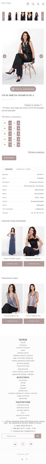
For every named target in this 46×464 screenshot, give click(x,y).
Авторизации (10, 111)
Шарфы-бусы (23, 391)
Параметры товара (23, 169)
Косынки (23, 388)
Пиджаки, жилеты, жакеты (23, 355)
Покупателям (23, 402)
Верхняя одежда (23, 363)
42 (5, 128)
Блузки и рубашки (23, 348)
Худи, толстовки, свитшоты (23, 358)
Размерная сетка (23, 407)
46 (5, 145)
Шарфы (23, 385)
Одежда (23, 340)
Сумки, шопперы (23, 396)
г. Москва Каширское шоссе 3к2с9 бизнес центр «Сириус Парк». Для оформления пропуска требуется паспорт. (24, 422)
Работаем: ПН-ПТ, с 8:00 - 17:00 (24, 428)
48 (5, 134)
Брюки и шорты (23, 353)
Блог (23, 413)
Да (38, 436)
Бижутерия (23, 398)
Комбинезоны (23, 369)
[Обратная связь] (27, 459)
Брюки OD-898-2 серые (12, 258)
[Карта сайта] (22, 459)
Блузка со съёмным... (34, 258)
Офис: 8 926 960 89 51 (24, 425)
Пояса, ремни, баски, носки (23, 372)
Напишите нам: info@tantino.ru (24, 431)
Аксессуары (23, 377)
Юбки (23, 350)
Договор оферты (23, 410)
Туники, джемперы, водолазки (23, 361)
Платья (23, 342)
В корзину (9, 158)
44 (5, 123)
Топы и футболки (23, 366)
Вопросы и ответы (23, 415)
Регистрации (38, 108)
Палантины (23, 380)
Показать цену (12, 264)
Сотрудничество (23, 405)
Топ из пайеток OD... (12, 316)
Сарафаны (23, 345)
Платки (23, 383)
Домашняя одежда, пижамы (23, 374)
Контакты (23, 418)
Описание (9, 169)
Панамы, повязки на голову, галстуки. (23, 393)
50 (5, 139)
